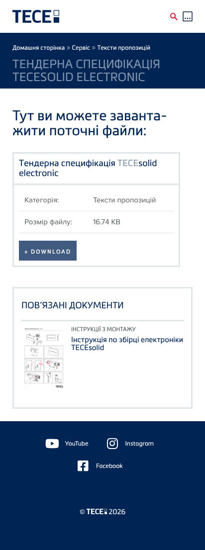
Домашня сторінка (38, 47)
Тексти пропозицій (123, 47)
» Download (47, 251)
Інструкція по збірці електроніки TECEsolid (127, 344)
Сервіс (81, 47)
